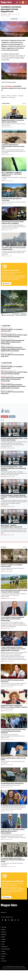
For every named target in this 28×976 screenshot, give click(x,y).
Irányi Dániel (4, 14)
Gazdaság (4, 953)
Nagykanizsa (4, 97)
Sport (3, 958)
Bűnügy (3, 951)
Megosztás (14, 18)
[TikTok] (15, 920)
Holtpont (4, 939)
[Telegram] (12, 920)
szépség (3, 95)
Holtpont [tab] (12, 416)
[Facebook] (2, 920)
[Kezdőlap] (6, 2)
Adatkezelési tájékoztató (15, 968)
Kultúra (3, 956)
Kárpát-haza (4, 946)
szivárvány (20, 95)
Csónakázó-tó (12, 97)
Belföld (3, 936)
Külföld (3, 941)
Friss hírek (4, 927)
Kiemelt (3, 929)
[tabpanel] (14, 480)
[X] (9, 920)
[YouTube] (5, 920)
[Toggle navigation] (26, 2)
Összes (23, 103)
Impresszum (3, 912)
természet (14, 95)
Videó (3, 944)
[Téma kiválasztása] (17, 2)
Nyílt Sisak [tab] (4, 416)
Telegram (9, 86)
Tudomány (4, 961)
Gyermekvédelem (6, 948)
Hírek (9, 14)
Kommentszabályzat (6, 968)
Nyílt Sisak (4, 934)
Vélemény (4, 932)
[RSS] (18, 920)
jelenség (9, 95)
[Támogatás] (23, 2)
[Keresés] (20, 2)
